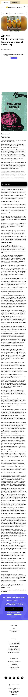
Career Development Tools (14, 642)
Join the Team (14, 633)
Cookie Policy (14, 694)
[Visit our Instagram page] (18, 677)
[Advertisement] (14, 76)
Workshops (14, 664)
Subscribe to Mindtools (14, 630)
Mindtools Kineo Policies (14, 688)
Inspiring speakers (9, 453)
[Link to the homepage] (14, 7)
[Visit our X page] (10, 677)
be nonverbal (16, 326)
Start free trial (14, 609)
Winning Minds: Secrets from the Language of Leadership (12, 42)
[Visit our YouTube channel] (22, 677)
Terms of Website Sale (14, 691)
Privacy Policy (9, 614)
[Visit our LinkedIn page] (14, 677)
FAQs (14, 628)
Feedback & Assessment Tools (14, 651)
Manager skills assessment (14, 661)
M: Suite (14, 662)
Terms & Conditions (17, 614)
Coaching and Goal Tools (14, 649)
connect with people (18, 289)
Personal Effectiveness (14, 645)
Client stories (14, 668)
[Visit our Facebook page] (5, 677)
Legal (14, 689)
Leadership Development (14, 643)
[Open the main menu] (2, 7)
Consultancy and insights (14, 665)
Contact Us (14, 631)
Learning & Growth (14, 646)
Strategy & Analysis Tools (14, 648)
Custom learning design (14, 667)
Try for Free (14, 57)
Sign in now (18, 612)
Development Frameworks (14, 652)
